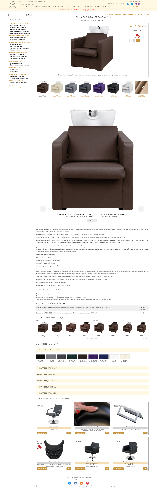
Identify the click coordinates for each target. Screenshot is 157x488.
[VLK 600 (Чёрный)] (40, 356)
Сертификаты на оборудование (18, 88)
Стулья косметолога (16, 50)
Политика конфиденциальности (110, 486)
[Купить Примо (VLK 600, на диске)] (145, 468)
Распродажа (12, 85)
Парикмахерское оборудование (18, 23)
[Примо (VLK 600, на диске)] (130, 449)
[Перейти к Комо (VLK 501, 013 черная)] (57, 329)
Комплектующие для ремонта (20, 33)
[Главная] (105, 14)
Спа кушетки (14, 69)
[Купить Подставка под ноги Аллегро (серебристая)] (145, 433)
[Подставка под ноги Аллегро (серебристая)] (130, 414)
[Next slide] (146, 101)
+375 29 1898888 (134, 1)
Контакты (110, 7)
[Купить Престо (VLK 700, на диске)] (68, 433)
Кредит (96, 7)
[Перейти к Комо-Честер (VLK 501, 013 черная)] (113, 329)
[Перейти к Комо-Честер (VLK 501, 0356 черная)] (142, 329)
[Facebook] (69, 483)
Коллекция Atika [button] (47, 380)
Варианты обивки (58, 7)
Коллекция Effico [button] (47, 387)
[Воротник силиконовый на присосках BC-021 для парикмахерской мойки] (54, 449)
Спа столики (14, 71)
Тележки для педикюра (17, 58)
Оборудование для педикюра (17, 52)
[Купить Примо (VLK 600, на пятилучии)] (107, 468)
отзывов (90, 480)
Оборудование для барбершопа (18, 36)
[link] (57, 88)
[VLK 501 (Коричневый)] (82, 356)
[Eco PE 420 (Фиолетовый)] (93, 356)
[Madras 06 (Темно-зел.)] (72, 356)
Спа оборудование (14, 67)
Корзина (137, 7)
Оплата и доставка (73, 7)
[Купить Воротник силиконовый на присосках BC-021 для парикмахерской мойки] (68, 468)
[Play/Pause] (76, 424)
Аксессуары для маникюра (19, 78)
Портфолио (46, 7)
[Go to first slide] (108, 414)
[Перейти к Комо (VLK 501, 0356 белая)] (71, 329)
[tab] (90, 220)
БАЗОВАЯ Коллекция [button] (48, 349)
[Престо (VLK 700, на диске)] (54, 414)
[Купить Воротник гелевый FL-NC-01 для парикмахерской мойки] (107, 433)
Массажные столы (16, 63)
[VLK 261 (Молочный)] (125, 356)
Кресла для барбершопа (18, 37)
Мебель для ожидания (15, 81)
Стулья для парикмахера (18, 29)
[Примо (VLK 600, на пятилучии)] (92, 449)
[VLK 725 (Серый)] (51, 356)
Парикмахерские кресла (18, 25)
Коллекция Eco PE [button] (47, 393)
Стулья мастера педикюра (18, 56)
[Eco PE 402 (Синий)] (104, 356)
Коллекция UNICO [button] (47, 374)
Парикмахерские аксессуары (19, 31)
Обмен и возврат (87, 7)
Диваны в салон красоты (18, 82)
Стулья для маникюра (17, 76)
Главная (22, 7)
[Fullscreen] (108, 424)
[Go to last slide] (37, 414)
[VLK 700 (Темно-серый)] (61, 356)
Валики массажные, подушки (19, 65)
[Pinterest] (87, 483)
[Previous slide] (143, 101)
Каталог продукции (33, 7)
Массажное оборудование (17, 61)
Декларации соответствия (44, 486)
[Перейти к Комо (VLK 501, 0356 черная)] (85, 329)
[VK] (75, 483)
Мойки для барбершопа (18, 39)
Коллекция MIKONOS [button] (48, 368)
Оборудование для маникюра (18, 74)
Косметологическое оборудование (19, 42)
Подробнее (42, 433)
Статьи (103, 7)
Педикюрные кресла (17, 54)
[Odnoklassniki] (81, 483)
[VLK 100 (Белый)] (114, 356)
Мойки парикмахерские (18, 27)
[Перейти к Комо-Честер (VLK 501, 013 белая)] (99, 329)
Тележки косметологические (19, 48)
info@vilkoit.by (77, 477)
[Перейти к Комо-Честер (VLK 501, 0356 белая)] (127, 329)
